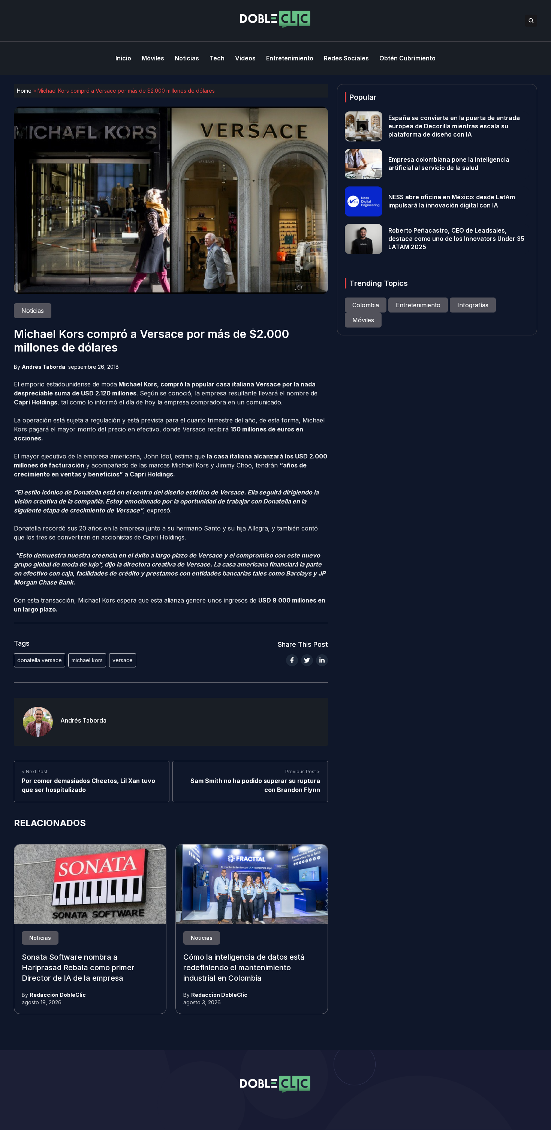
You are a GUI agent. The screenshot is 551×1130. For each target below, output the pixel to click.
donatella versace (39, 660)
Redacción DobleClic (58, 995)
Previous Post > (302, 771)
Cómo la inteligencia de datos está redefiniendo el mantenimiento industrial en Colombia (244, 968)
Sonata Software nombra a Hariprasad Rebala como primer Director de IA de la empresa (78, 968)
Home (24, 90)
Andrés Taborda (43, 367)
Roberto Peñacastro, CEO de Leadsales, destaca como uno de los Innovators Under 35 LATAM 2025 (456, 239)
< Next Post (35, 771)
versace (122, 660)
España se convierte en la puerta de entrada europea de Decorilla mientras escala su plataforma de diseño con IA (454, 126)
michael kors (87, 660)
